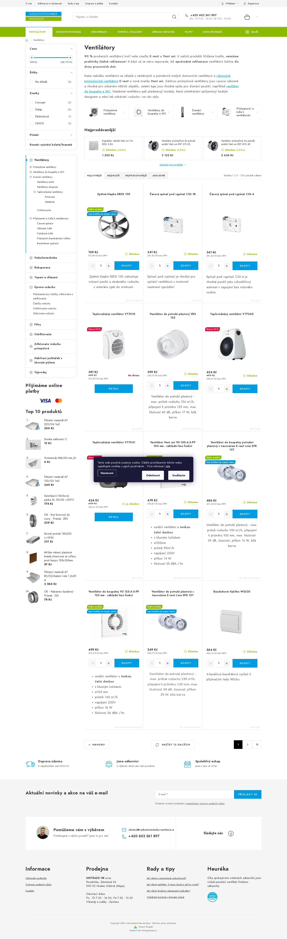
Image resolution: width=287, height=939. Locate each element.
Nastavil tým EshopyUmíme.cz (143, 930)
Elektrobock (53, 116)
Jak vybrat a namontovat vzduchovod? (166, 878)
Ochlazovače (44, 210)
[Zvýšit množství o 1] (109, 266)
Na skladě (53, 82)
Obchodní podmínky (36, 878)
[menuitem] (39, 32)
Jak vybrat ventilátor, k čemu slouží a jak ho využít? (173, 884)
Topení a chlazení (46, 277)
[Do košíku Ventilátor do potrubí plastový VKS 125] (185, 385)
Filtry (37, 324)
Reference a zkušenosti (50, 3)
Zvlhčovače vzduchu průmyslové (47, 346)
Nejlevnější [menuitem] (94, 175)
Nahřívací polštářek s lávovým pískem (48, 360)
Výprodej (40, 372)
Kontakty (113, 3)
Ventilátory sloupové (47, 187)
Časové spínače (45, 223)
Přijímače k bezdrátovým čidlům (53, 238)
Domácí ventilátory (42, 177)
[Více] (251, 32)
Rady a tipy (73, 3)
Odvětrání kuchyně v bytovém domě (165, 897)
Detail (114, 388)
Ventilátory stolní (45, 182)
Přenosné (50, 197)
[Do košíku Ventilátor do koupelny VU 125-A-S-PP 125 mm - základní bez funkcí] (126, 663)
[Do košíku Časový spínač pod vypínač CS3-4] (245, 265)
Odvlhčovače (43, 334)
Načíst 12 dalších (175, 744)
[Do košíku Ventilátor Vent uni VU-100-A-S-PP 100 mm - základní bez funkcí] (185, 514)
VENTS (53, 123)
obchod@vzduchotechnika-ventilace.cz (151, 829)
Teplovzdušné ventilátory (50, 192)
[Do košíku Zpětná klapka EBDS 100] (126, 265)
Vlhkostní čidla (44, 228)
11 (257, 744)
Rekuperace (42, 267)
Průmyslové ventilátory (44, 167)
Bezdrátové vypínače (48, 243)
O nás (29, 3)
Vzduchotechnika (45, 258)
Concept (53, 102)
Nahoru (99, 744)
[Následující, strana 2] (247, 744)
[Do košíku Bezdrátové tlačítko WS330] (245, 663)
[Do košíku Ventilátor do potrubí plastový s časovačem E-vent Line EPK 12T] (185, 663)
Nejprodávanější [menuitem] (136, 175)
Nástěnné (49, 202)
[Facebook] (231, 833)
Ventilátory (41, 160)
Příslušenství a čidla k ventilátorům (50, 218)
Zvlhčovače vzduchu (43, 313)
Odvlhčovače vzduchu (44, 308)
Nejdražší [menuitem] (113, 175)
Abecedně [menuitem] (158, 175)
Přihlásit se (247, 794)
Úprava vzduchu (44, 287)
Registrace (253, 3)
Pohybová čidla (45, 233)
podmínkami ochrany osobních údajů (205, 803)
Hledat (174, 17)
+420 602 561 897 (203, 15)
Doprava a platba (94, 3)
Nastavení (107, 473)
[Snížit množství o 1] (93, 266)
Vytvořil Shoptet (145, 926)
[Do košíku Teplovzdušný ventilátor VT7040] (245, 388)
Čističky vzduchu (41, 303)
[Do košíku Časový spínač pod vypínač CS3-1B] (185, 265)
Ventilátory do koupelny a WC (48, 172)
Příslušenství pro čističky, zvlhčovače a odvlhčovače (53, 296)
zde (168, 466)
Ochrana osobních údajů (38, 884)
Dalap (53, 109)
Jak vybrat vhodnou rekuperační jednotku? (168, 891)
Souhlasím (178, 475)
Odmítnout (153, 475)
